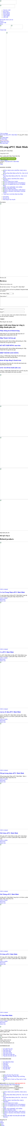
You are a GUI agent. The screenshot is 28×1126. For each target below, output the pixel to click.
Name (2, 309)
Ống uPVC (6, 1063)
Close (1, 164)
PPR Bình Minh (4, 143)
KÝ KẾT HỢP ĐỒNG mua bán (10, 345)
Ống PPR (5, 1064)
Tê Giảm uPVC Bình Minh (8, 954)
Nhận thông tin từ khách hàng (10, 330)
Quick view (3, 601)
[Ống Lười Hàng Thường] (10, 1076)
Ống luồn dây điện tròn (9, 1054)
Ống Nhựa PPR (7, 1051)
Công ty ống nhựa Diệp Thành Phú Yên (10, 1084)
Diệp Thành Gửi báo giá (8, 338)
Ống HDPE (6, 1066)
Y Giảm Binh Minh (6, 1015)
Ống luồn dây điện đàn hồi (9, 1055)
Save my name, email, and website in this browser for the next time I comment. (13, 315)
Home (1, 134)
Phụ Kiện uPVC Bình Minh (10, 134)
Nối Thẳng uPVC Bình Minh (9, 894)
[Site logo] (8, 3)
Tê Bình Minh (3, 139)
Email (2, 312)
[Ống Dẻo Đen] (7, 1075)
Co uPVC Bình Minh (7, 652)
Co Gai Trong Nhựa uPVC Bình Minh (12, 592)
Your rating (3, 293)
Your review (3, 296)
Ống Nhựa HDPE (7, 1053)
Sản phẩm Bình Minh (8, 1062)
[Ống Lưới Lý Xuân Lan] (10, 1079)
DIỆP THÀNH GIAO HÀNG (9, 353)
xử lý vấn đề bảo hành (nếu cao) (10, 367)
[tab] (6, 196)
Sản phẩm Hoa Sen (8, 1049)
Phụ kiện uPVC (7, 1067)
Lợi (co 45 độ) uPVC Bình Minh (10, 712)
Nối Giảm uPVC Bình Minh (9, 833)
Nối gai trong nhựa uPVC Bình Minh (12, 773)
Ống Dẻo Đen (15, 1075)
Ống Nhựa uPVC (7, 1050)
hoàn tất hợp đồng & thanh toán (10, 360)
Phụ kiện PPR (6, 1069)
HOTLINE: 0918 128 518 (6, 19)
